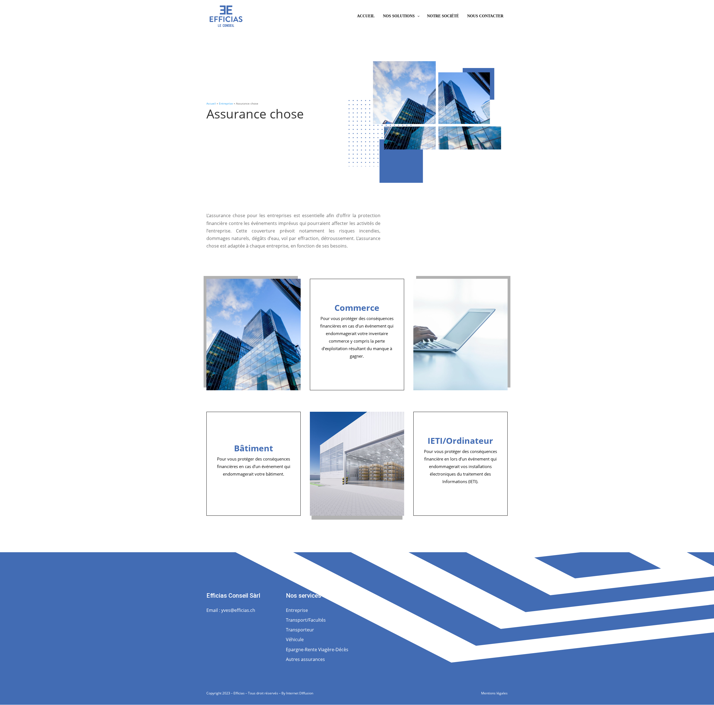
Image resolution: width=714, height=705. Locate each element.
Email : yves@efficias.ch (230, 610)
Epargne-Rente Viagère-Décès (317, 649)
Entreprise (226, 103)
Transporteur (300, 630)
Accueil (211, 103)
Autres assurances (305, 659)
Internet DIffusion (299, 693)
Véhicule (295, 639)
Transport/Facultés (306, 620)
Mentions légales (494, 693)
